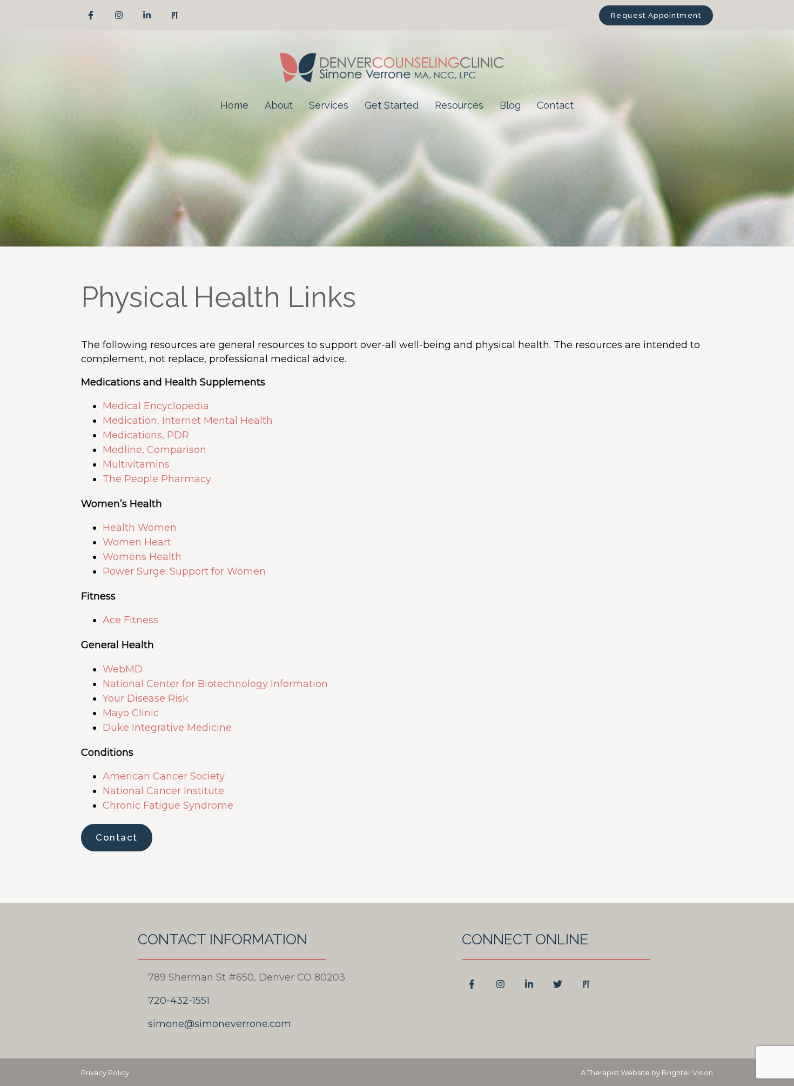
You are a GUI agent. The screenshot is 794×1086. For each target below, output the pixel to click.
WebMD (123, 669)
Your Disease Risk (146, 698)
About (279, 105)
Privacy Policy (105, 1072)
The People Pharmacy (157, 479)
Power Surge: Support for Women (184, 571)
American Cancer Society (164, 776)
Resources (459, 105)
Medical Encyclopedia (156, 406)
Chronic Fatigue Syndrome (168, 805)
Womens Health (142, 557)
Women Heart (137, 542)
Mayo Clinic (131, 713)
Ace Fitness (130, 620)
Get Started (392, 105)
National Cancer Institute (163, 791)
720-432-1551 (179, 1001)
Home (234, 105)
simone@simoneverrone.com (219, 1024)
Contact (555, 105)
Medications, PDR (146, 435)
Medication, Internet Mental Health (188, 421)
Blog (510, 105)
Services (328, 105)
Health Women (140, 528)
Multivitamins (136, 464)
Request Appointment (656, 15)
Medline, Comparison (154, 450)
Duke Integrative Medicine (167, 728)
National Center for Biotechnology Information (215, 684)
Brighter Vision (687, 1072)
